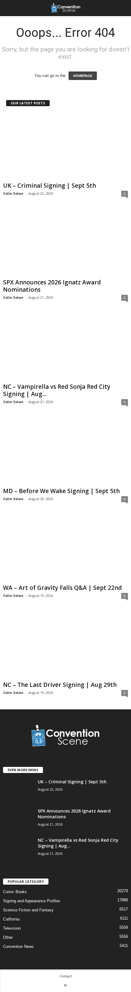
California (11, 919)
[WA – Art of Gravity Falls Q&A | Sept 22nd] (65, 548)
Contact (65, 976)
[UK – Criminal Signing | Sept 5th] (65, 146)
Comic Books (15, 891)
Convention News (18, 946)
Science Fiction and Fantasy (28, 910)
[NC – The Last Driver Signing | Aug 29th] (65, 645)
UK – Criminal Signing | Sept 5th (49, 186)
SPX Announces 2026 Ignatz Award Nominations (52, 286)
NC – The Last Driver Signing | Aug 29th (60, 685)
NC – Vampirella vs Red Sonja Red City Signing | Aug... (56, 390)
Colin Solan (13, 193)
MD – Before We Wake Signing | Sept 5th (61, 491)
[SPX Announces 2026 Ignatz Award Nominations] (65, 243)
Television (12, 928)
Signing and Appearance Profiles (31, 901)
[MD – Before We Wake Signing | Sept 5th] (65, 451)
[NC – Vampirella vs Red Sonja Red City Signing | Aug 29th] (65, 347)
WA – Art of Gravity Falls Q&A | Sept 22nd (62, 588)
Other (8, 937)
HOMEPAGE (82, 76)
